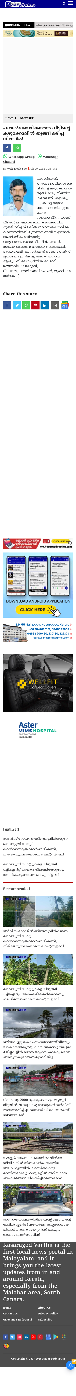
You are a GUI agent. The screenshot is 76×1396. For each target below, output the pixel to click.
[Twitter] (13, 1337)
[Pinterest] (40, 1337)
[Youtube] (34, 1337)
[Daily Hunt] (63, 1337)
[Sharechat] (6, 1346)
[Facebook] (6, 1337)
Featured (11, 830)
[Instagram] (20, 1337)
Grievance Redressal (17, 1320)
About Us (44, 1308)
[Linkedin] (27, 1337)
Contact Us (10, 1313)
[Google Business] (48, 1337)
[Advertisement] (38, 76)
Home (9, 118)
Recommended (16, 889)
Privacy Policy (48, 1313)
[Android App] (55, 1337)
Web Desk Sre (17, 169)
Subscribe (45, 1320)
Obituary (26, 118)
